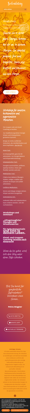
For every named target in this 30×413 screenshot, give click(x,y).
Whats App (15, 322)
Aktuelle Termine (15, 329)
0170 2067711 (15, 316)
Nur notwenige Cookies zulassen (19, 410)
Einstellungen (10, 407)
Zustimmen (5, 410)
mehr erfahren (11, 92)
